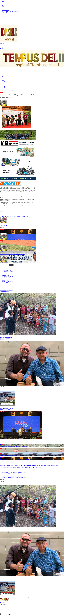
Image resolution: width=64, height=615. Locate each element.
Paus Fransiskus (4, 467)
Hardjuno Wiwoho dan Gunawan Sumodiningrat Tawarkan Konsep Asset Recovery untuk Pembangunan (6, 338)
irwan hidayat (46, 465)
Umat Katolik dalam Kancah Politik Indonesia (9, 476)
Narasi (3, 76)
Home (3, 1)
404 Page (3, 2)
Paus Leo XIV (10, 467)
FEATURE (3, 78)
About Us (3, 4)
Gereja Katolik (34, 465)
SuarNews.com (2, 439)
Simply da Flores (38, 467)
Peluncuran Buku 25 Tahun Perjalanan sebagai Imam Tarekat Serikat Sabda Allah (12, 254)
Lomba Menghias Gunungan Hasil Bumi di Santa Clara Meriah (11, 474)
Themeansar (31, 597)
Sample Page (4, 16)
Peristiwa (3, 73)
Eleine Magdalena (20, 465)
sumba (41, 467)
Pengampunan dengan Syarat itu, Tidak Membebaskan (10, 11)
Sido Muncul (34, 467)
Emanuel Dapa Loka (11, 105)
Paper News (26, 597)
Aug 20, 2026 (15, 239)
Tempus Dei (2, 43)
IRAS (2, 82)
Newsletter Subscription (5, 10)
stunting (23, 105)
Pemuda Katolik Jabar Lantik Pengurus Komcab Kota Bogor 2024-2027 (7, 271)
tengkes (27, 105)
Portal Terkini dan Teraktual (6, 12)
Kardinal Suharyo (53, 465)
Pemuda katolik (14, 467)
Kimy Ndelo (57, 465)
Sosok (3, 80)
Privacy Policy (4, 13)
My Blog (3, 8)
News (1, 448)
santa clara (26, 467)
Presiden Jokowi (18, 467)
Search (1, 263)
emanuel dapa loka (28, 465)
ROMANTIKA (4, 81)
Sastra (3, 77)
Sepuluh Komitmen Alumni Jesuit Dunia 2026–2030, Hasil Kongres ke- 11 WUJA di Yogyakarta (14, 231)
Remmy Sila (22, 467)
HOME (3, 72)
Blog (2, 5)
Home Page (3, 7)
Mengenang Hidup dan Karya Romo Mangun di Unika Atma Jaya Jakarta (13, 477)
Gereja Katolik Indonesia (40, 465)
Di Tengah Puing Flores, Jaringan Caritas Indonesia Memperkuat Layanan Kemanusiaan (13, 446)
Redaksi (3, 15)
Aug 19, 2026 (15, 250)
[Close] (0, 613)
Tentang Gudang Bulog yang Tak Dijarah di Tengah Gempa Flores (10, 455)
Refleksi (3, 75)
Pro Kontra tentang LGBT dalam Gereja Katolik (9, 473)
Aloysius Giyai (2, 465)
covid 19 (12, 465)
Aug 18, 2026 (15, 261)
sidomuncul (20, 105)
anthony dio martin (7, 465)
